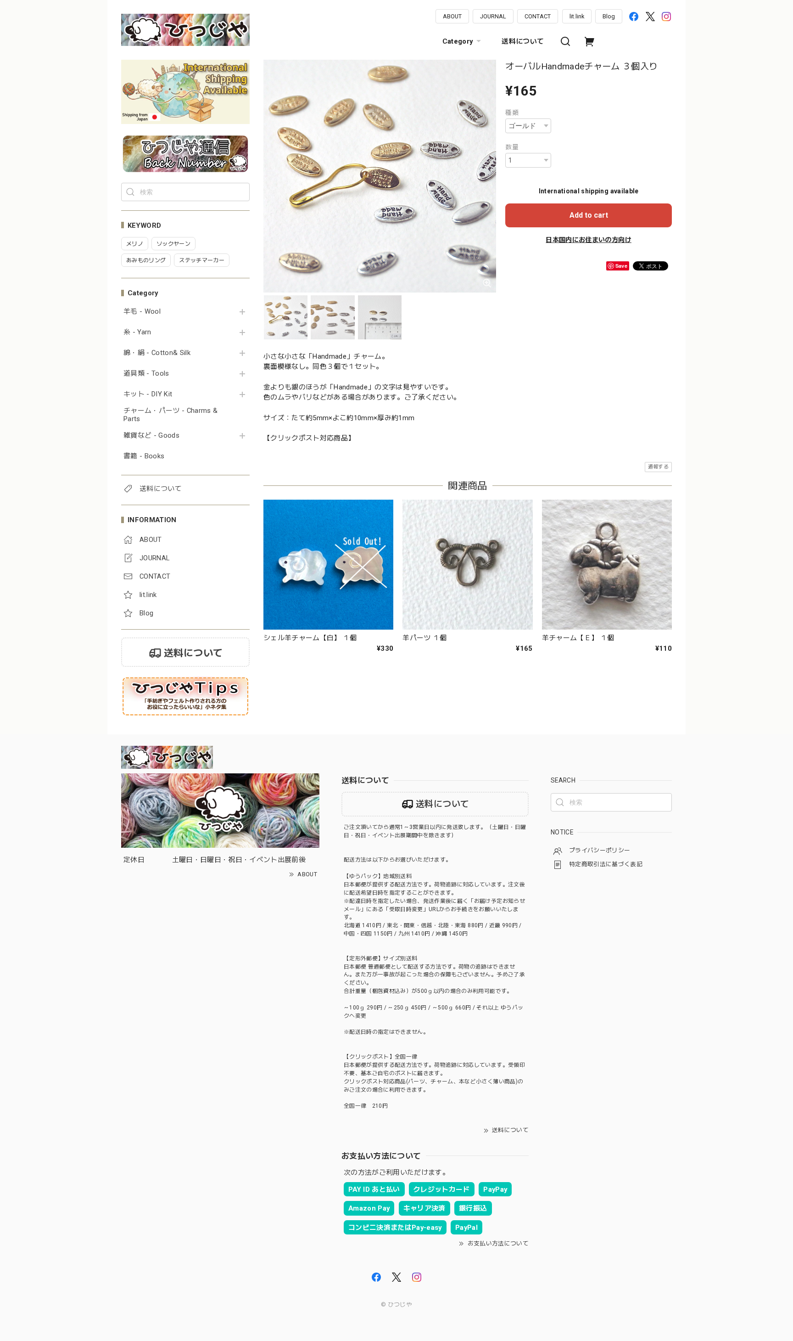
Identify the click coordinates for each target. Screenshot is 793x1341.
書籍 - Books (143, 456)
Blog (609, 16)
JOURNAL (493, 16)
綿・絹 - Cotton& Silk (156, 353)
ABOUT (452, 16)
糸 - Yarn (137, 332)
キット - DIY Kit (147, 394)
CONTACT (538, 16)
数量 (512, 147)
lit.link (577, 16)
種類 (512, 112)
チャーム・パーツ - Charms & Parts (170, 415)
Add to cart (589, 215)
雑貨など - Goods (151, 435)
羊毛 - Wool (142, 312)
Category (457, 41)
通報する (658, 467)
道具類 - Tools (146, 374)
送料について (523, 41)
